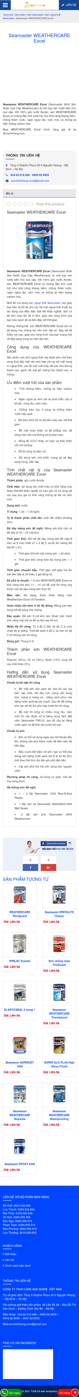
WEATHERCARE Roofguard (19, 914)
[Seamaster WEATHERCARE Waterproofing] (59, 1094)
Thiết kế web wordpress (44, 1391)
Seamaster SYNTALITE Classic (59, 914)
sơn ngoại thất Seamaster (45, 303)
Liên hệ (70, 5)
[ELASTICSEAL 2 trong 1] (19, 992)
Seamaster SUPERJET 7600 (20, 1064)
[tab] (39, 193)
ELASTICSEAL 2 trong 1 (19, 1010)
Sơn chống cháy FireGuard (59, 963)
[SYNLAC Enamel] (19, 943)
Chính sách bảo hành (18, 1265)
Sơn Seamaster (35, 14)
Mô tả (9, 193)
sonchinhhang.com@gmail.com (30, 181)
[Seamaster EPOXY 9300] (19, 1146)
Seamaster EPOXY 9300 (20, 1164)
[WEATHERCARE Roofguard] (19, 895)
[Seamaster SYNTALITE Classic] (59, 895)
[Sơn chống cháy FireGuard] (59, 943)
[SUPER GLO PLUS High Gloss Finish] (59, 1045)
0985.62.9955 (40, 175)
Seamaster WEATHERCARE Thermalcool (59, 1013)
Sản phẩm (20, 14)
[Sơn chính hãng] (35, 4)
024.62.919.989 (20, 175)
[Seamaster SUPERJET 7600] (19, 1045)
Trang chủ (8, 14)
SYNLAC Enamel (19, 961)
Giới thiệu (10, 1254)
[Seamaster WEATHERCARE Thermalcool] (59, 992)
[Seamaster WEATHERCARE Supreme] (19, 1094)
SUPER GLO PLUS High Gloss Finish (59, 1064)
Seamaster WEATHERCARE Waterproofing (59, 1115)
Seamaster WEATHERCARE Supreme (19, 1115)
